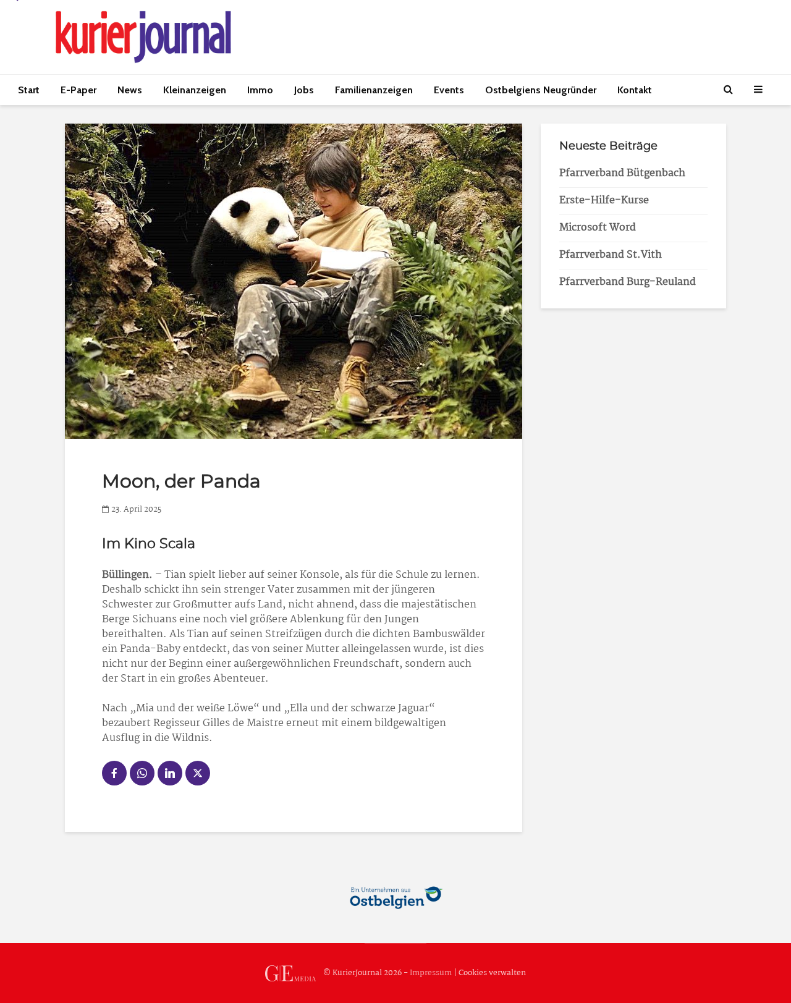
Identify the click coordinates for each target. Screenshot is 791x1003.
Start (29, 90)
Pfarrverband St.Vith (610, 255)
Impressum (431, 973)
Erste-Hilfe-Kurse (604, 200)
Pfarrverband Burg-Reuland (627, 282)
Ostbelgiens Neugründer (540, 90)
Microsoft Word (597, 227)
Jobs (304, 90)
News (129, 90)
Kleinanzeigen (194, 90)
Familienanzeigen (374, 90)
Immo (260, 90)
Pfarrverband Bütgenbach (622, 173)
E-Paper (78, 90)
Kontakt (634, 90)
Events (449, 90)
